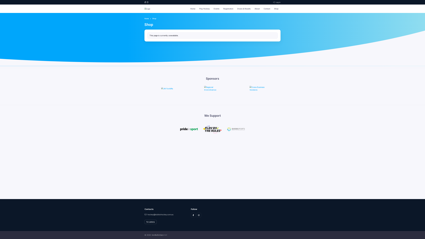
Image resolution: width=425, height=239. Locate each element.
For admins (150, 222)
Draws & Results (244, 9)
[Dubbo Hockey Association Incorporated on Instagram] (147, 2)
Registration (228, 9)
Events (216, 9)
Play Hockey (204, 9)
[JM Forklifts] (167, 88)
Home (192, 9)
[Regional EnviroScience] (212, 88)
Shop (276, 9)
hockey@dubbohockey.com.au (160, 214)
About (257, 9)
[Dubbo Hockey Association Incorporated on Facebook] (145, 2)
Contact (267, 9)
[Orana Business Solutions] (258, 88)
